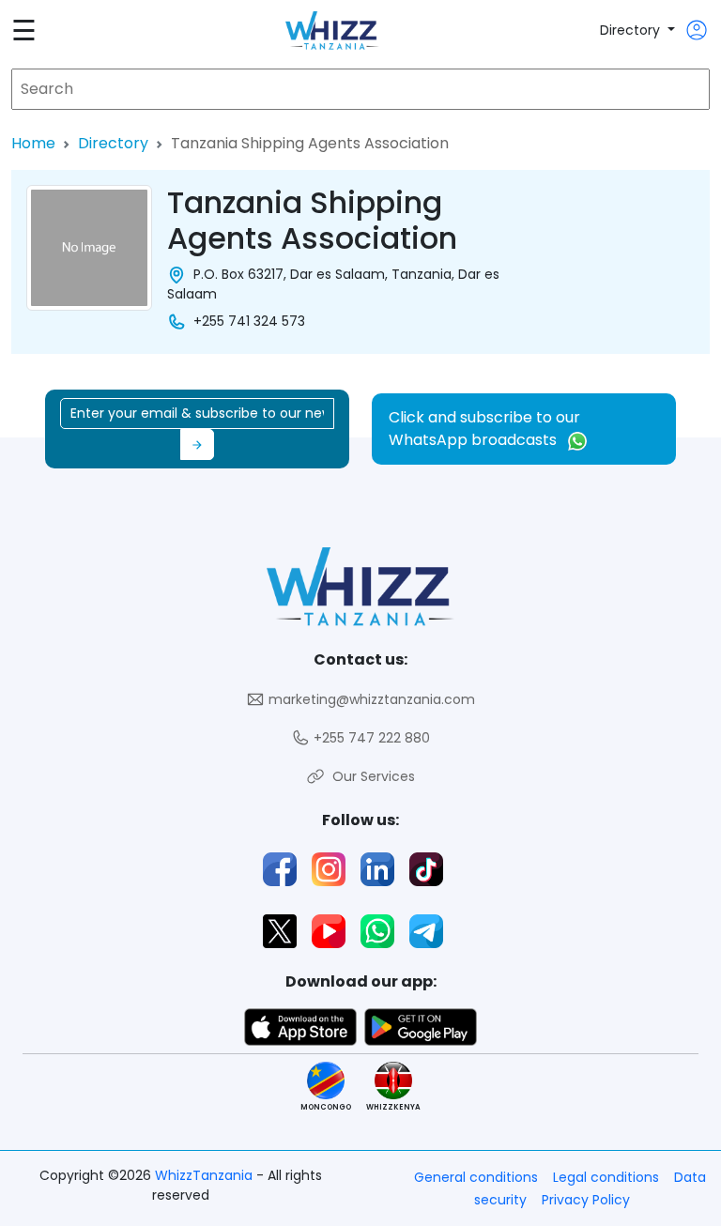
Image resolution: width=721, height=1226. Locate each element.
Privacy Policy (586, 1199)
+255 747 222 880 (370, 737)
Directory (632, 30)
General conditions (476, 1177)
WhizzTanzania (205, 1175)
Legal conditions (606, 1177)
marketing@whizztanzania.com (370, 699)
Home (33, 143)
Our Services (370, 776)
